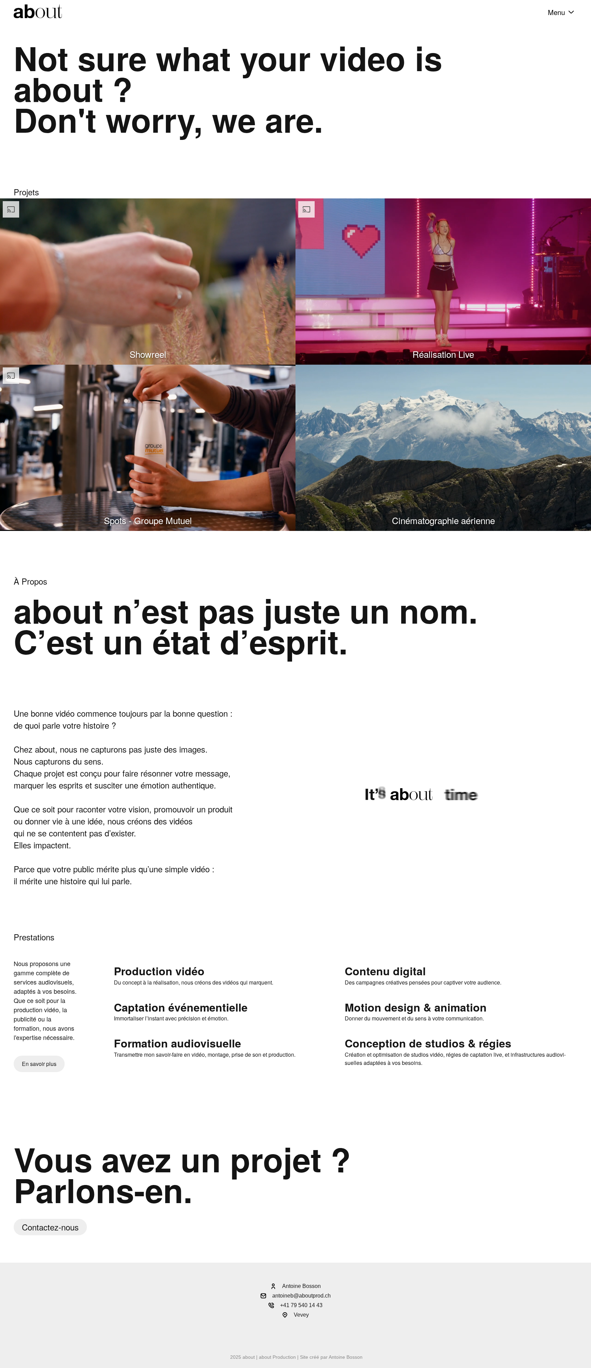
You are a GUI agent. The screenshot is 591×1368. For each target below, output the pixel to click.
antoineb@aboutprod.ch (301, 1296)
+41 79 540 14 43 (301, 1305)
